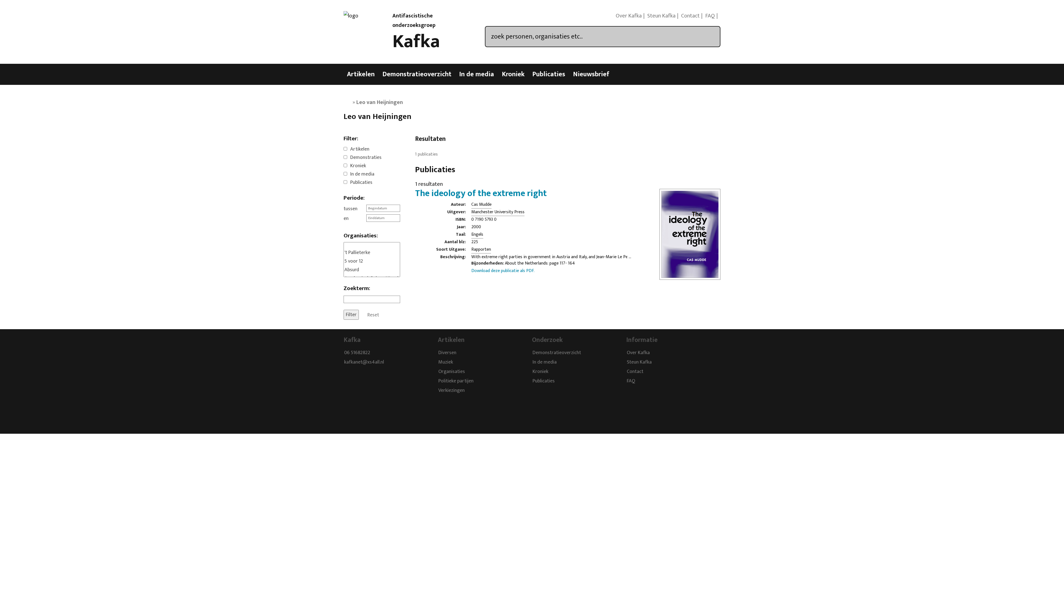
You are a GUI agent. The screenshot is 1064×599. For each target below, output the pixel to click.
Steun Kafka (661, 16)
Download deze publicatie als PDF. (502, 271)
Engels (477, 234)
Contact (690, 16)
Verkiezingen (451, 390)
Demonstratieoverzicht (416, 74)
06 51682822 (357, 353)
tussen (350, 209)
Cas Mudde (481, 204)
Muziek (445, 362)
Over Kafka (629, 16)
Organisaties (451, 371)
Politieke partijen (456, 381)
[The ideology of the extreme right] (689, 276)
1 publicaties (426, 154)
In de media (476, 74)
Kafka (416, 41)
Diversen (447, 353)
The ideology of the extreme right (481, 193)
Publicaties (548, 74)
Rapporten (481, 249)
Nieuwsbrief (591, 74)
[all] (372, 245)
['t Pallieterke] (372, 252)
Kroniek (513, 74)
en (346, 218)
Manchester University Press (498, 212)
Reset (373, 315)
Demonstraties (366, 157)
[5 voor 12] (372, 261)
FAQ (710, 16)
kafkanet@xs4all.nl (364, 362)
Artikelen (361, 74)
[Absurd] (372, 270)
